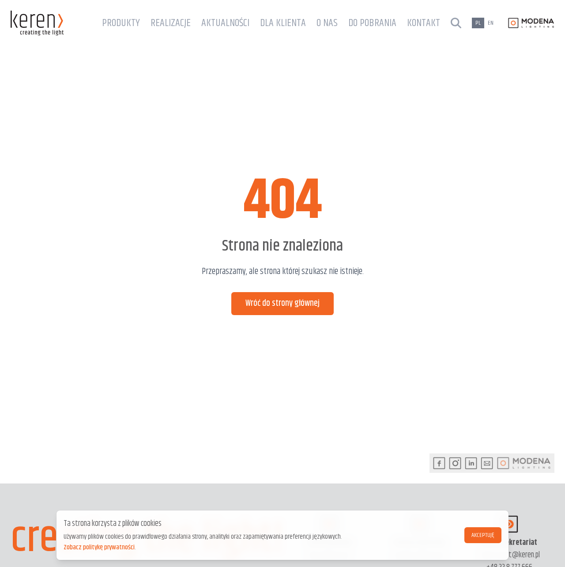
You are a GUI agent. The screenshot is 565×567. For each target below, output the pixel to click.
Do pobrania (372, 23)
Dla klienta (283, 23)
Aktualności (225, 23)
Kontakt (423, 23)
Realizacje (171, 23)
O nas (327, 23)
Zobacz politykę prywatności (99, 547)
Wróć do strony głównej (282, 303)
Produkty (121, 23)
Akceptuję (482, 535)
